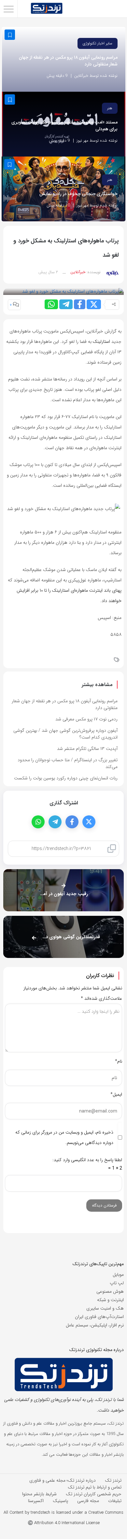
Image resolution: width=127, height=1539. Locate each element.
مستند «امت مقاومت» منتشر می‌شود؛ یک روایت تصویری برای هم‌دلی (64, 126)
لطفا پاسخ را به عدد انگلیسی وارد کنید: (87, 1159)
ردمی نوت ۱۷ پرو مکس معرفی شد (86, 719)
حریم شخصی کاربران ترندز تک (93, 1494)
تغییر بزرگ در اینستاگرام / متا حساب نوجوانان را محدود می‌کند (68, 763)
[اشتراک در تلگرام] (66, 304)
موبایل (118, 1274)
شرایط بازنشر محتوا (39, 1494)
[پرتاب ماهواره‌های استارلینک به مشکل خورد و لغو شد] (73, 291)
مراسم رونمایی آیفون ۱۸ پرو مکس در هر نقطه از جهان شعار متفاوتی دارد (68, 61)
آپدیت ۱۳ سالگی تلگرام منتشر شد (87, 748)
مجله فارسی (88, 1500)
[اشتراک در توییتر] (94, 304)
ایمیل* (116, 1094)
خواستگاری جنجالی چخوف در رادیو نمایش (78, 194)
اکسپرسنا (36, 1500)
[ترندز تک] (47, 8)
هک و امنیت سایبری (105, 1308)
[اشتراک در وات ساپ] (51, 304)
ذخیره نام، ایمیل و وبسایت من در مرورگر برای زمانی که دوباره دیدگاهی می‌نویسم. (64, 1137)
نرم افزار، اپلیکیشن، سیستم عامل (95, 1325)
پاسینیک (60, 1500)
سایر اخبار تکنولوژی (97, 43)
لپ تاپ (117, 1283)
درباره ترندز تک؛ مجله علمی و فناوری (62, 1480)
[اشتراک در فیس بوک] (79, 304)
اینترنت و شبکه (110, 1299)
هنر (109, 108)
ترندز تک (113, 1480)
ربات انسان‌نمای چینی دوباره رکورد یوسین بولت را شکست (66, 778)
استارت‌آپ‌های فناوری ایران (99, 1316)
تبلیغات (114, 1500)
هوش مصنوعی (110, 1291)
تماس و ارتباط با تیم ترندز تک (94, 1487)
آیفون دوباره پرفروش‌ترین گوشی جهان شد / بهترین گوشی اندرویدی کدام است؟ (65, 734)
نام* (118, 1061)
